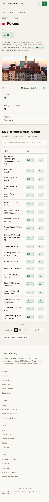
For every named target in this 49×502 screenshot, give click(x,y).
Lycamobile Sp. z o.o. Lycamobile (13, 317)
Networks (6, 384)
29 (40, 301)
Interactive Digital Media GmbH (11, 292)
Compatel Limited (11, 246)
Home (4, 12)
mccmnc (15, 3)
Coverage (6, 393)
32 (40, 246)
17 (40, 187)
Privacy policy (9, 472)
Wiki (4, 405)
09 (40, 317)
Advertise (6, 468)
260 (6, 35)
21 (40, 268)
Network (8, 151)
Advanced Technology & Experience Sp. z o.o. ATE (12, 160)
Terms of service (10, 477)
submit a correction (34, 47)
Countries (12, 12)
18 (40, 212)
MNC (39, 151)
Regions (5, 376)
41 (40, 276)
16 (40, 179)
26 (40, 160)
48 (40, 203)
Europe (7, 120)
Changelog (6, 447)
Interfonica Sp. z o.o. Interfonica (12, 300)
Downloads (6, 434)
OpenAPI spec (8, 439)
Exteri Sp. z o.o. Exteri (13, 268)
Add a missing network (14, 337)
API (3, 430)
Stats (4, 443)
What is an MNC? (9, 414)
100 (25, 330)
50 (20, 330)
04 (40, 171)
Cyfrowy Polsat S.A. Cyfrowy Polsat (12, 254)
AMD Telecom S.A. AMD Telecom (11, 211)
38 (40, 228)
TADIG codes (7, 389)
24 (40, 309)
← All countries (39, 337)
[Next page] (42, 330)
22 (40, 220)
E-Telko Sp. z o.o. (11, 261)
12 (40, 254)
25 (40, 238)
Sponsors (5, 88)
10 (12, 330)
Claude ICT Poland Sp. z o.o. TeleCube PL (12, 237)
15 (40, 195)
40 (40, 292)
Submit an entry (9, 460)
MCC (27, 151)
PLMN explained (9, 418)
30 (40, 284)
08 (40, 261)
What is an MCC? (9, 409)
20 (16, 330)
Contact (5, 464)
